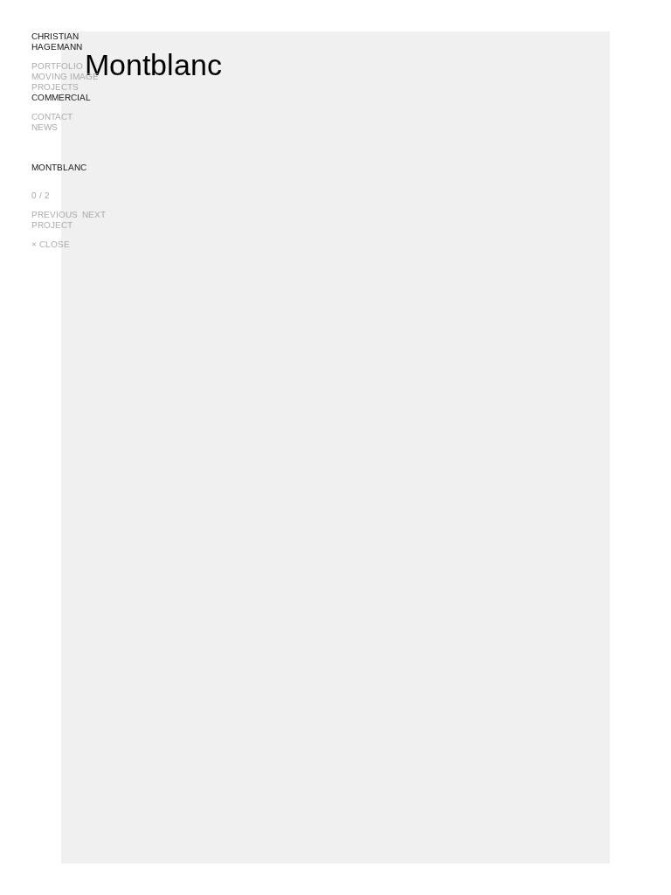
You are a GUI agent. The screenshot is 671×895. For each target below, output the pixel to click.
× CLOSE (50, 244)
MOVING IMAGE (65, 76)
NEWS (44, 127)
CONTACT (52, 116)
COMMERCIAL (61, 97)
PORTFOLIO (57, 66)
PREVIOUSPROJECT (54, 220)
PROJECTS (55, 87)
